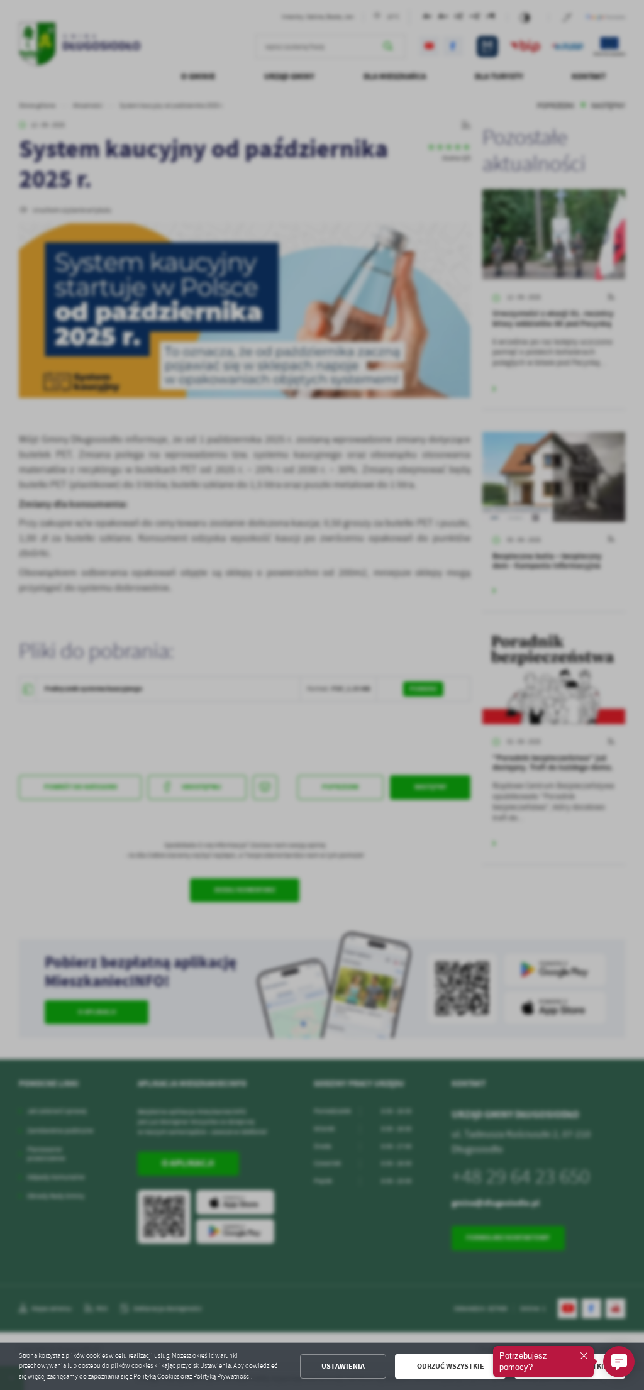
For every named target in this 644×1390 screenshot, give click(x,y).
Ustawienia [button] (343, 1366)
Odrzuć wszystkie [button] (450, 1366)
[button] (619, 1361)
